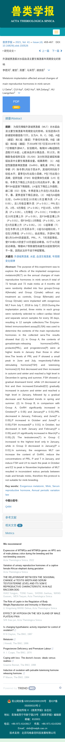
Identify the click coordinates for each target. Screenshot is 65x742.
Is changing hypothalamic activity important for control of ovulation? (31, 628)
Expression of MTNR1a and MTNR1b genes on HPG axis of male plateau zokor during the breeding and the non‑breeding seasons (32, 553)
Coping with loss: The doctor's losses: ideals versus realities (29, 659)
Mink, (49, 486)
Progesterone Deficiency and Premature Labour (27, 648)
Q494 (8, 506)
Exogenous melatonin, (33, 486)
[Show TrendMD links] (60, 687)
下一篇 (56, 50)
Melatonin (8, 639)
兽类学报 (7, 42)
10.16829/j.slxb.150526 (15, 45)
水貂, (33, 256)
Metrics (9, 533)
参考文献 (10, 517)
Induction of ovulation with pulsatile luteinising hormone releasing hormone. (31, 672)
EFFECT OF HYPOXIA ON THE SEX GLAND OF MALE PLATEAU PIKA (31, 615)
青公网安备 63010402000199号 (28, 701)
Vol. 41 (26, 42)
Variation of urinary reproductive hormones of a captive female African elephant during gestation (30, 567)
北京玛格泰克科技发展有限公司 (39, 732)
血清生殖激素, (44, 256)
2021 (18, 42)
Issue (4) (38, 42)
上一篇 (45, 50)
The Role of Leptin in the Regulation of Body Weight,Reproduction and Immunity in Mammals (27, 603)
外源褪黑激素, (22, 256)
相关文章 (13, 525)
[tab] (32, 118)
